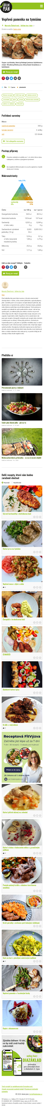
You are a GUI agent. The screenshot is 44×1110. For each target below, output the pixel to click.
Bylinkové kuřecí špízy (11, 689)
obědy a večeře (31, 95)
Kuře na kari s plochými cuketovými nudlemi (19, 958)
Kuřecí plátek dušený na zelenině (15, 812)
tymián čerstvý (7, 130)
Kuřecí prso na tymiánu (11, 548)
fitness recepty (7, 95)
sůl (3, 134)
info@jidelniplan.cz (36, 1094)
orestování (6, 99)
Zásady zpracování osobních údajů (12, 1089)
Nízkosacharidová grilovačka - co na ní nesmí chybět (21, 457)
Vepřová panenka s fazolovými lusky (16, 993)
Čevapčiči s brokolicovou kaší (14, 619)
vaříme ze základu (8, 104)
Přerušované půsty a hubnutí (12, 387)
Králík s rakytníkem (10, 725)
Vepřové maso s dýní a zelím (13, 584)
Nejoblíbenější (17, 483)
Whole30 (19, 104)
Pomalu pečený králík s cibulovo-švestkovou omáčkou (19, 886)
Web (3, 295)
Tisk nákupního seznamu (13, 141)
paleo (14, 99)
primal (21, 99)
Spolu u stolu (17, 29)
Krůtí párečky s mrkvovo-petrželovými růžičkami (21, 923)
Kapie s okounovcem (10, 1028)
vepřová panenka (8, 126)
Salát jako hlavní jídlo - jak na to (14, 422)
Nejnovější (6, 483)
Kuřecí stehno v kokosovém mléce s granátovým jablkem (21, 848)
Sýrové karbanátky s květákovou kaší (17, 513)
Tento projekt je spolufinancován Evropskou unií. (17, 1086)
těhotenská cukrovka (32, 99)
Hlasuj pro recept (10, 71)
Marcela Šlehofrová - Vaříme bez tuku (18, 25)
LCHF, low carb (19, 95)
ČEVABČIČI (6, 654)
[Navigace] (41, 6)
